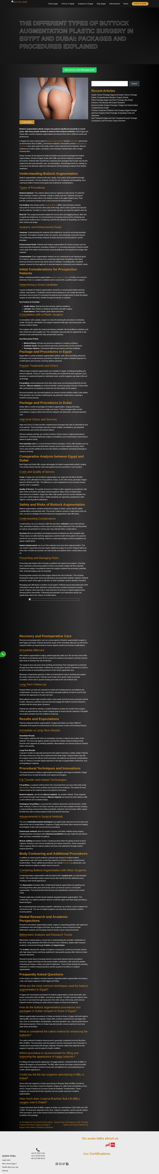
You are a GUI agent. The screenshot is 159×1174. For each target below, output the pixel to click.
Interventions (114, 4)
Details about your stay (10, 1167)
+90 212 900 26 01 (38, 1158)
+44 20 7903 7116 (38, 1153)
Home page (53, 4)
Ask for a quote (140, 4)
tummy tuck (67, 863)
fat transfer (74, 141)
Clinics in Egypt (67, 4)
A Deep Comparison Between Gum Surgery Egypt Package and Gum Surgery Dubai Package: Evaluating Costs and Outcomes (114, 112)
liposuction (24, 787)
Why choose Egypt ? (9, 1164)
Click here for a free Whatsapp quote (79, 70)
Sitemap (5, 1171)
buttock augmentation (55, 141)
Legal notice (6, 1160)
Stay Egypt (101, 4)
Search (94, 79)
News (126, 4)
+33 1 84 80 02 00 (38, 1156)
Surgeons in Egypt (85, 4)
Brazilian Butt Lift (50, 205)
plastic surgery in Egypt (60, 277)
